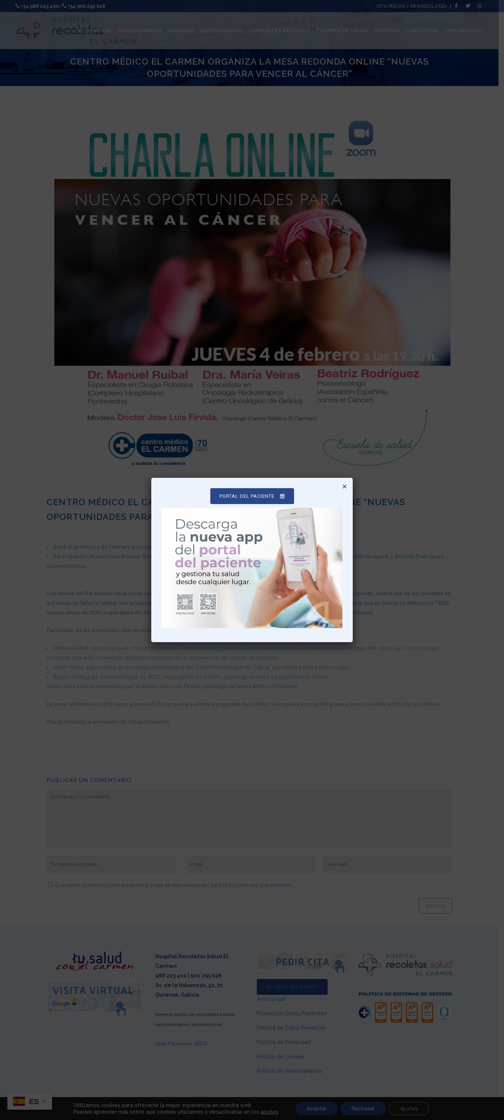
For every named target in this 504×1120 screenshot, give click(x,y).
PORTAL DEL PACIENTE (247, 496)
